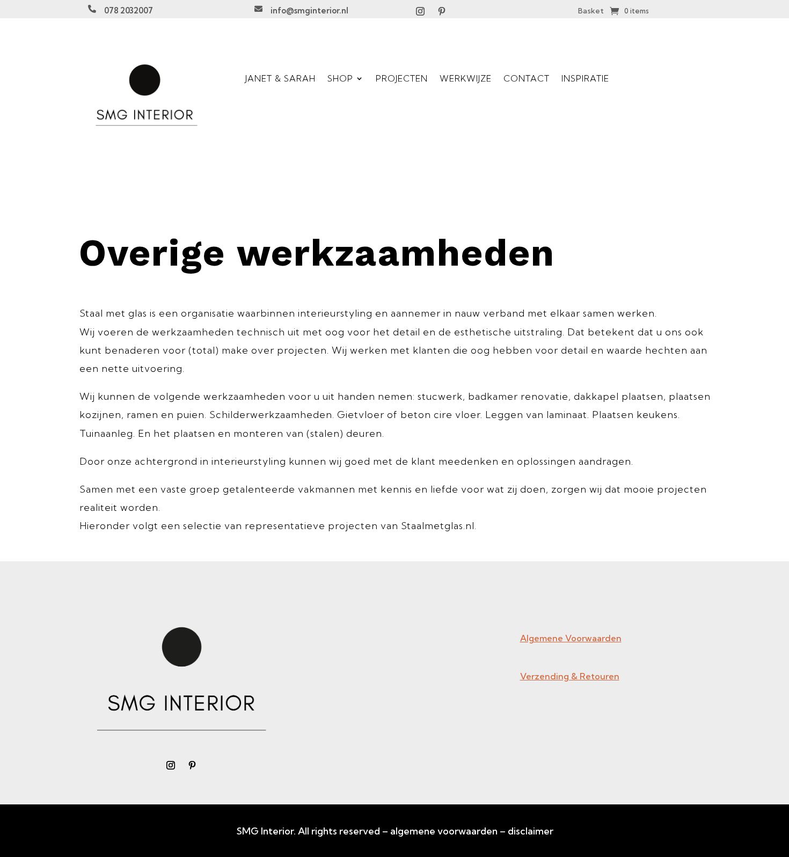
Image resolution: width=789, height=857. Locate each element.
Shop (340, 78)
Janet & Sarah (280, 78)
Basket (591, 11)
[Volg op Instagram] (420, 11)
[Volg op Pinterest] (441, 11)
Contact (526, 78)
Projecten (402, 78)
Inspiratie (585, 78)
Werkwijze (466, 78)
